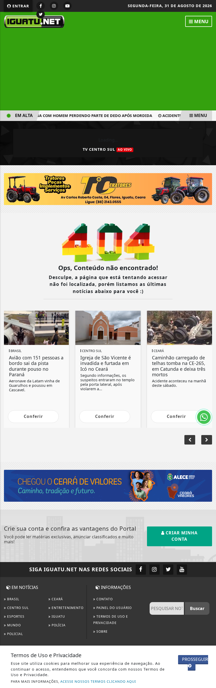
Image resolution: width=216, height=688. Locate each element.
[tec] (108, 189)
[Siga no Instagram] (54, 6)
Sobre (101, 631)
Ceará (57, 599)
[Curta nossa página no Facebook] (141, 569)
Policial (14, 634)
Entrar (20, 5)
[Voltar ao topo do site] (208, 378)
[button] (206, 440)
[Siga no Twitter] (40, 14)
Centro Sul (17, 608)
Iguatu (58, 616)
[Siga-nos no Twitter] (168, 569)
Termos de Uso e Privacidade (110, 619)
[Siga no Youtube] (67, 6)
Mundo (13, 625)
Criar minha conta (181, 536)
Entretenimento (67, 608)
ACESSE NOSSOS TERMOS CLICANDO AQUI (98, 681)
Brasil (12, 599)
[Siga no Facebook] (40, 6)
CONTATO (104, 599)
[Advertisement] (108, 69)
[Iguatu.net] (34, 21)
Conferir (33, 416)
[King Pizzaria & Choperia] (108, 485)
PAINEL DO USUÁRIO (113, 608)
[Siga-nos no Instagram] (154, 569)
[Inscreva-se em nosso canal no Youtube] (182, 569)
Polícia (58, 625)
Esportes (15, 616)
